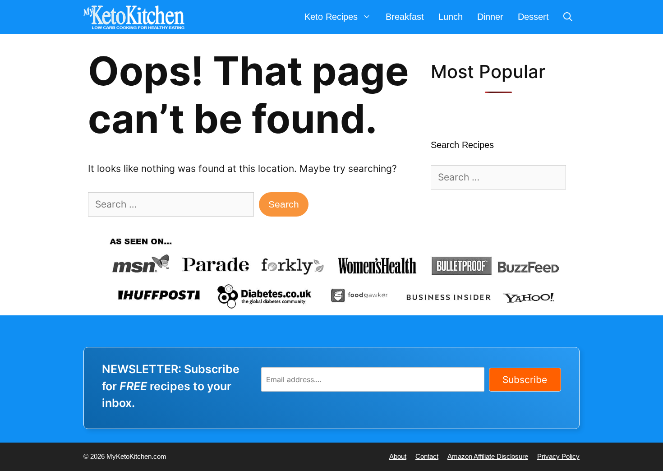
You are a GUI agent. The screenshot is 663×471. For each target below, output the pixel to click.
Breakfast (405, 17)
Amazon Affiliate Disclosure (487, 456)
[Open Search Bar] (568, 17)
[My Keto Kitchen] (136, 17)
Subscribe (524, 379)
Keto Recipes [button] (331, 17)
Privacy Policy (558, 456)
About (397, 456)
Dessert (533, 17)
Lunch (450, 17)
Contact (426, 456)
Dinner (490, 17)
